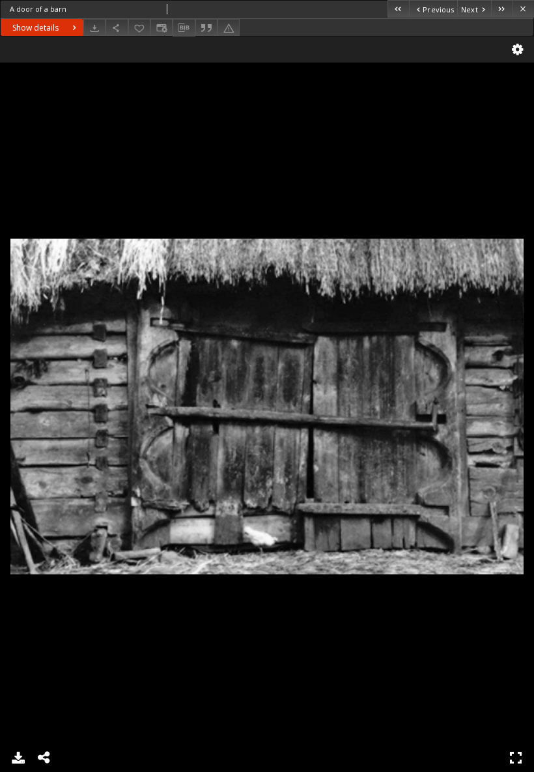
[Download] (94, 27)
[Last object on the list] (502, 9)
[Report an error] (229, 27)
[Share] (116, 27)
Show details (35, 27)
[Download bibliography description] (184, 28)
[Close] (523, 9)
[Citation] (206, 27)
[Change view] (161, 27)
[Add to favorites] (139, 27)
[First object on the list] (398, 9)
